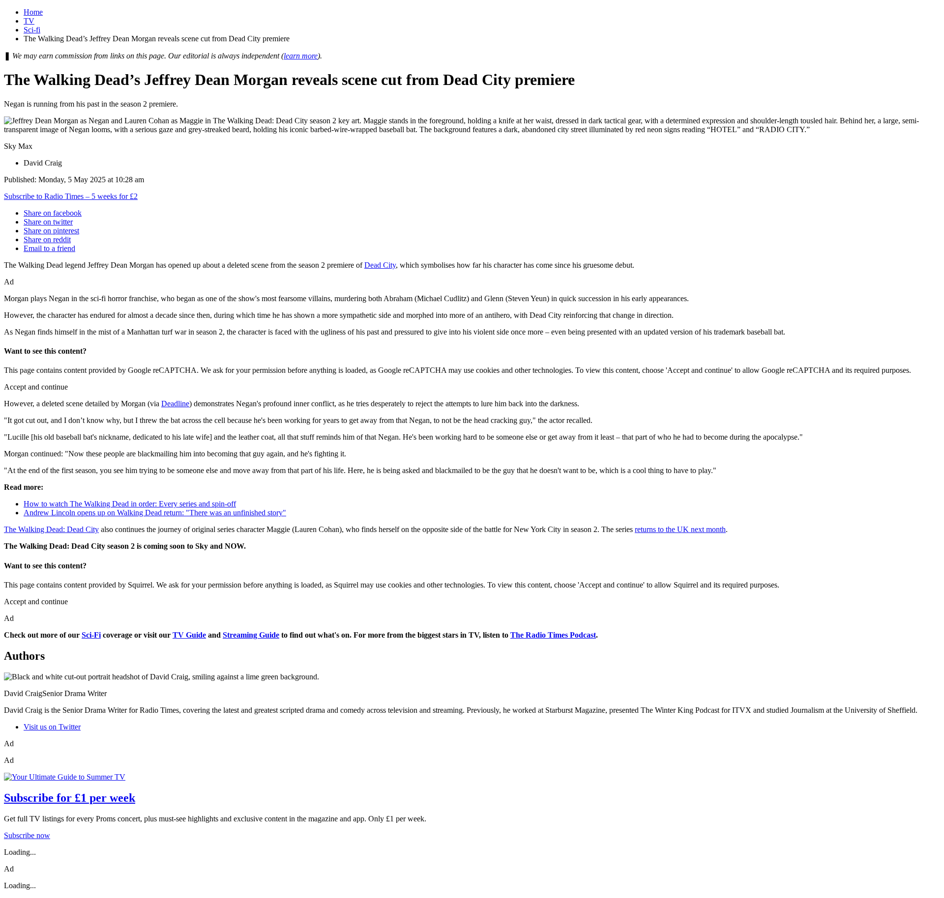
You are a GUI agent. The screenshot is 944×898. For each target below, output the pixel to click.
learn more (301, 56)
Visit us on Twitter (52, 727)
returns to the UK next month (680, 529)
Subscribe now (27, 835)
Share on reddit (47, 239)
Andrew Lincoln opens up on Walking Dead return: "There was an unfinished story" (155, 512)
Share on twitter (48, 222)
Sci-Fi (91, 635)
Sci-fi (32, 30)
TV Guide (189, 635)
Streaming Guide (251, 635)
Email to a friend (49, 248)
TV (29, 21)
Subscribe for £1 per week (69, 797)
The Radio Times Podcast (553, 635)
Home (33, 12)
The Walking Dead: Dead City (51, 529)
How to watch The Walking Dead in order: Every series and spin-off (130, 504)
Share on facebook (53, 213)
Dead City (380, 265)
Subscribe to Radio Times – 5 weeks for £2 (71, 196)
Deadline (175, 403)
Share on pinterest (51, 230)
